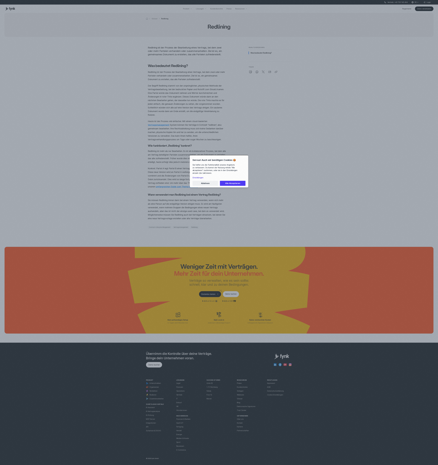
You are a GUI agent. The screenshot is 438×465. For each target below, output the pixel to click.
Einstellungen (198, 177)
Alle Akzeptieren (232, 183)
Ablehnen (205, 183)
